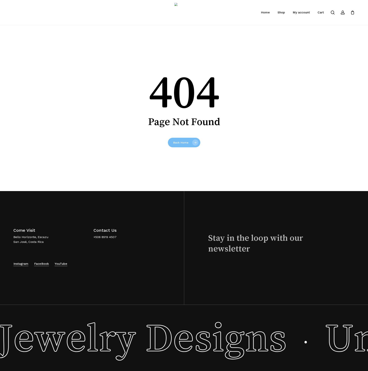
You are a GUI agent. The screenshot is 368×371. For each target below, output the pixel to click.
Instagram (20, 263)
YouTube (61, 263)
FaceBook (41, 263)
